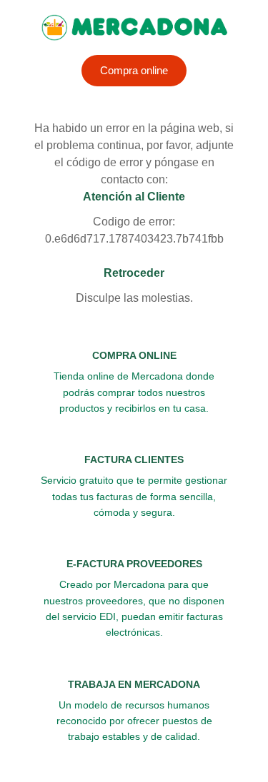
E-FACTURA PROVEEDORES (134, 563)
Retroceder (134, 273)
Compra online (134, 70)
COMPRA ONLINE (134, 355)
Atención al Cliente (134, 197)
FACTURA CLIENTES (134, 459)
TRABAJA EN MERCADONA (134, 684)
